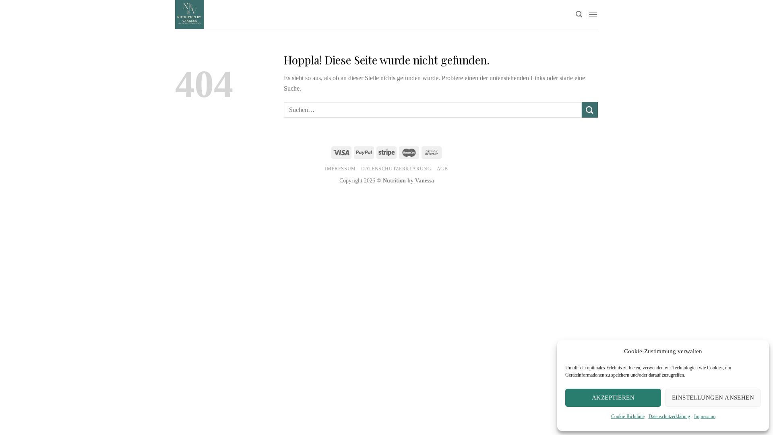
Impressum (704, 416)
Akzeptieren (613, 397)
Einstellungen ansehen (713, 397)
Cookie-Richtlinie (628, 416)
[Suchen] (579, 14)
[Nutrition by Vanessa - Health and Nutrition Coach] (316, 14)
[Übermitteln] (590, 110)
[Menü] (593, 14)
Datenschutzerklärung (669, 416)
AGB (442, 169)
